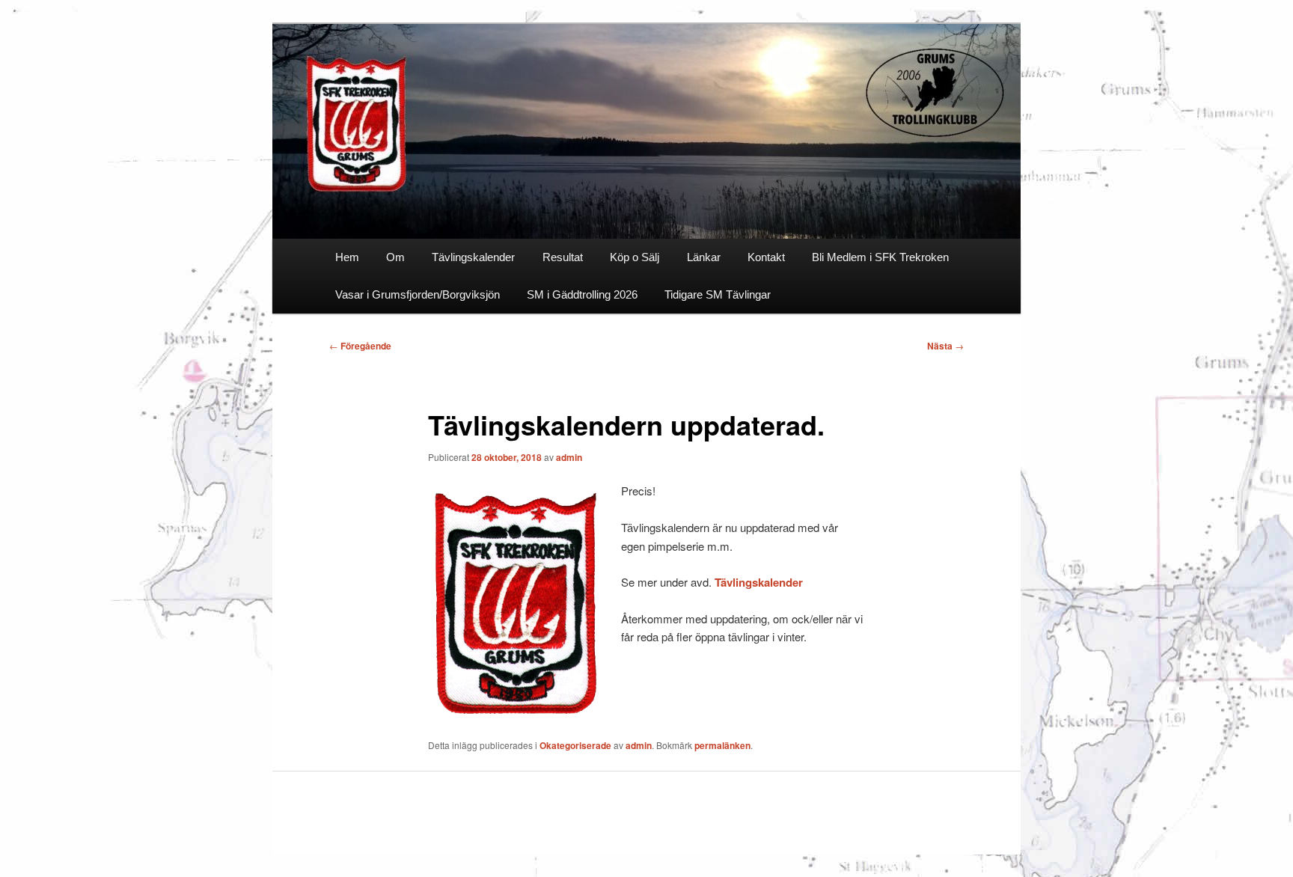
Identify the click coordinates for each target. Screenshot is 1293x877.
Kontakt (766, 257)
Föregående (360, 345)
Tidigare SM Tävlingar (717, 294)
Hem (347, 257)
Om (395, 257)
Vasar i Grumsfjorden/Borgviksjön (417, 294)
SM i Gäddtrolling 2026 (582, 294)
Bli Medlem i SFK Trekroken (880, 257)
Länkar (704, 257)
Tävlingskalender (473, 257)
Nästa (945, 345)
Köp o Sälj (634, 257)
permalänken (722, 745)
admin (569, 457)
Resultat (562, 257)
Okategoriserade (575, 745)
